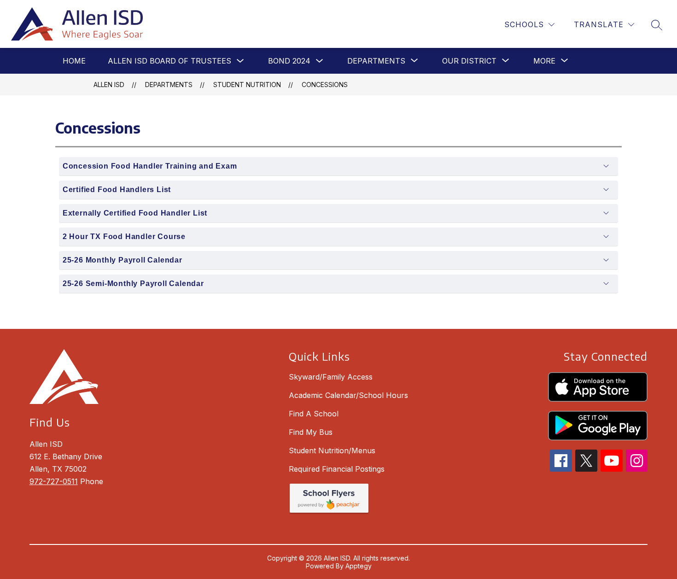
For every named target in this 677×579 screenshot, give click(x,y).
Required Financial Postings (337, 469)
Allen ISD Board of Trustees (169, 60)
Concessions (325, 84)
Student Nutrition (247, 84)
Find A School (313, 413)
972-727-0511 (53, 481)
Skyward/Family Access (331, 376)
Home (74, 60)
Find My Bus (311, 432)
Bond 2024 (289, 60)
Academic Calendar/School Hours (348, 395)
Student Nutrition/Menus (332, 450)
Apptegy (358, 566)
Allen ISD (108, 84)
